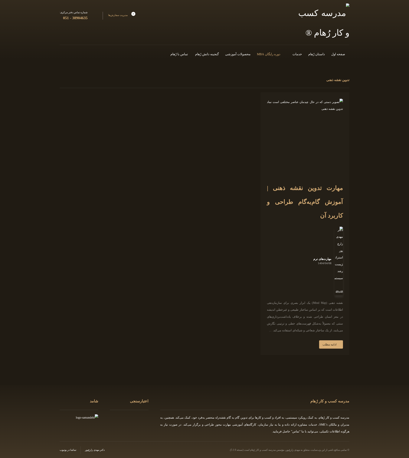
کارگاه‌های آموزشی (244, 424)
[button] (121, 15)
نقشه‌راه (220, 417)
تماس (295, 431)
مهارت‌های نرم (322, 259)
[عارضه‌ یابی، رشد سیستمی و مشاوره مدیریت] (323, 23)
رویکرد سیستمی (296, 417)
